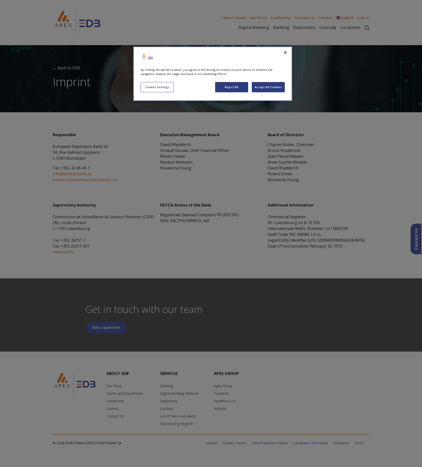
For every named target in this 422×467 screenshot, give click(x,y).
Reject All (232, 87)
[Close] (285, 52)
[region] (212, 74)
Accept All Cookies (268, 87)
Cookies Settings (157, 87)
